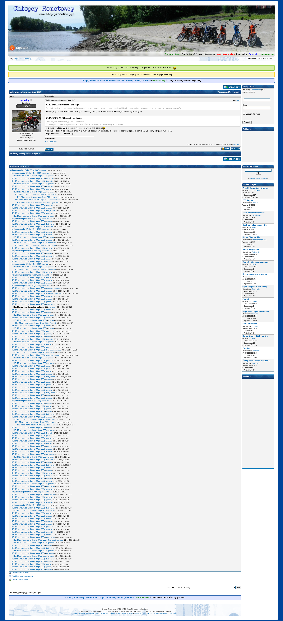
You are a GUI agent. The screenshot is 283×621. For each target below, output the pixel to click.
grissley (236, 144)
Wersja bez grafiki (140, 613)
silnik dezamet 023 (250, 324)
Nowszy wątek (31, 154)
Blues (254, 227)
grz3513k (49, 178)
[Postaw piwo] (225, 149)
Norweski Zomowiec (53, 288)
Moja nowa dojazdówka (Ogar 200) (24, 170)
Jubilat (245, 299)
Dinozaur (49, 227)
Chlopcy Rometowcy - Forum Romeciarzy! (101, 80)
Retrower (255, 351)
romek (48, 189)
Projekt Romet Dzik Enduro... (255, 188)
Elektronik (255, 252)
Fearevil (53, 269)
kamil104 (255, 203)
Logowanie (18, 58)
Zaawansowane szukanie (258, 178)
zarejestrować (256, 90)
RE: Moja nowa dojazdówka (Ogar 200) (30, 176)
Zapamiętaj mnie (252, 114)
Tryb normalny (234, 92)
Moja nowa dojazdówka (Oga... (256, 311)
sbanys (45, 264)
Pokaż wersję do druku (21, 573)
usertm (254, 301)
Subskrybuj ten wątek (20, 579)
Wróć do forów (127, 613)
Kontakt (75, 613)
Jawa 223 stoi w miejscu (253, 213)
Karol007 (255, 326)
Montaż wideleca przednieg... (255, 262)
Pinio (253, 338)
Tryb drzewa (223, 92)
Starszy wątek (17, 154)
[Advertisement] (136, 576)
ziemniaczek (256, 215)
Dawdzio (49, 181)
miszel (44, 505)
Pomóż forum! (188, 54)
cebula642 (52, 243)
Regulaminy (241, 54)
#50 (238, 100)
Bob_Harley (50, 210)
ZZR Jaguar (247, 200)
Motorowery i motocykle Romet (136, 80)
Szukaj (199, 54)
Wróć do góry (116, 613)
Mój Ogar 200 (50, 142)
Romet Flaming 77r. (251, 237)
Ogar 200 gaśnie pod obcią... (255, 287)
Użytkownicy (209, 54)
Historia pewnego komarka (254, 274)
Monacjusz (256, 363)
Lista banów (173, 613)
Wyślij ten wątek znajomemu (23, 576)
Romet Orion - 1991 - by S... (255, 336)
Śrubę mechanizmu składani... (256, 361)
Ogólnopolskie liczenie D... (254, 225)
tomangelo (50, 454)
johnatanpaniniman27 (259, 240)
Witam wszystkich (250, 250)
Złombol (246, 348)
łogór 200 (45, 173)
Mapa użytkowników (160, 613)
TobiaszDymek (55, 200)
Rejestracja (28, 58)
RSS (150, 613)
